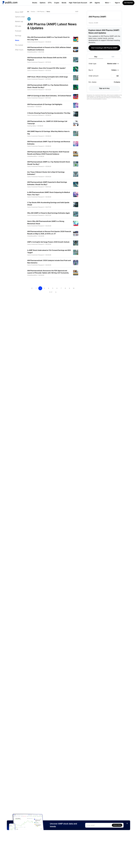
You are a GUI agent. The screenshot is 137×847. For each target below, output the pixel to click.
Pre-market (19, 45)
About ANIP (19, 12)
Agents (97, 3)
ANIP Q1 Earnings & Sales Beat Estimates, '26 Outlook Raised (49, 96)
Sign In (117, 3)
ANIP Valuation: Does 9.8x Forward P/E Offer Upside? (46, 68)
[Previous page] (32, 288)
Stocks (34, 3)
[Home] (10, 2)
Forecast (18, 31)
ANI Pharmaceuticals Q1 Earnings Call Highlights (44, 104)
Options (42, 3)
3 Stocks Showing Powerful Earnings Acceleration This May (48, 113)
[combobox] (113, 63)
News (17, 40)
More (107, 3)
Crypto (56, 3)
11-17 (50, 292)
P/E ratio (18, 26)
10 (73, 288)
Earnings (18, 36)
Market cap (19, 21)
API (91, 3)
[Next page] (56, 292)
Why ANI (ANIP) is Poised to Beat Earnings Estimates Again (48, 213)
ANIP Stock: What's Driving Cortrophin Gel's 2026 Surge (47, 77)
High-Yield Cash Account (78, 3)
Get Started (128, 3)
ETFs (50, 3)
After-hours (19, 50)
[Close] (127, 823)
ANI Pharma (40, 11)
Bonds (64, 3)
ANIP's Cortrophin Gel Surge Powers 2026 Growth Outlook (48, 242)
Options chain (20, 17)
